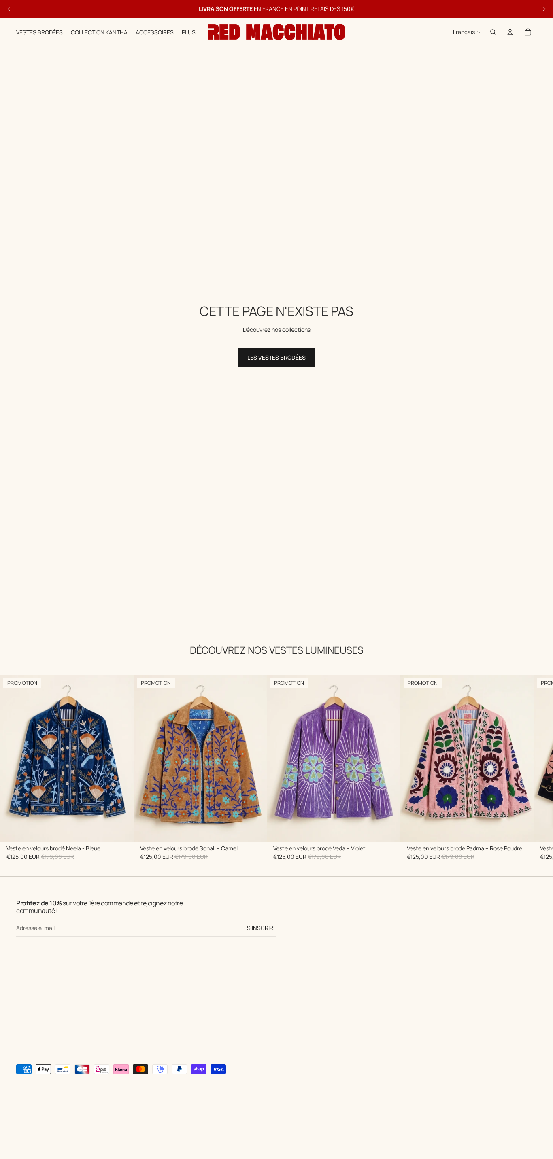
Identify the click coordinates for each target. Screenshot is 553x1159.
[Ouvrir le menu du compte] (510, 32)
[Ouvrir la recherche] (493, 32)
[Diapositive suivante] (544, 9)
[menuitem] (189, 32)
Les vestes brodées (276, 357)
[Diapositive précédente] (9, 9)
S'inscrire (261, 928)
